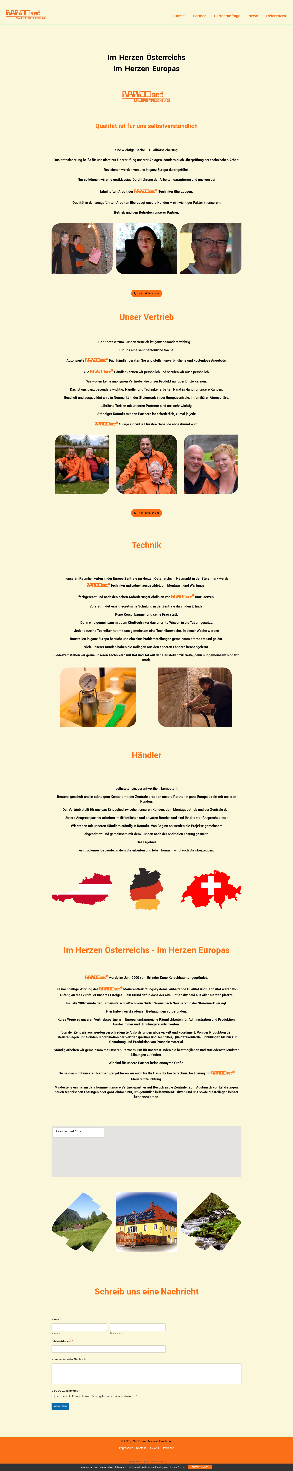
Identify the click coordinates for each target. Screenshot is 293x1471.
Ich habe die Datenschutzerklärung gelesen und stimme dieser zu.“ (97, 1396)
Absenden (60, 1406)
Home (179, 16)
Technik (146, 545)
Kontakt (141, 1448)
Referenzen (276, 16)
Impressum (126, 1448)
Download (168, 1448)
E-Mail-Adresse (62, 1341)
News (253, 16)
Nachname (116, 1333)
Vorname (56, 1333)
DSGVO (154, 1448)
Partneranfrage (227, 16)
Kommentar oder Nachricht (69, 1359)
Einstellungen (200, 1467)
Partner (199, 16)
